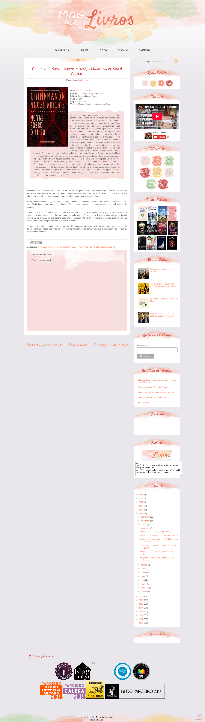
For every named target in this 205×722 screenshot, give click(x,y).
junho (143, 572)
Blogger (101, 720)
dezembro (145, 517)
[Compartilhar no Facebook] (40, 242)
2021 (141, 513)
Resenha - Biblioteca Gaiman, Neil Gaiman (159, 535)
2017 (141, 608)
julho (143, 569)
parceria (103, 247)
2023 (141, 506)
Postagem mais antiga (111, 345)
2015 (141, 615)
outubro (144, 524)
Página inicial (62, 50)
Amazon (82, 101)
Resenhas (123, 50)
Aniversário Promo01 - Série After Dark (155, 397)
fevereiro (145, 588)
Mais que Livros (85, 717)
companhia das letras (72, 247)
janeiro (144, 591)
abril (143, 580)
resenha (111, 247)
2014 (141, 619)
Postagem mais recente (45, 345)
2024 (141, 502)
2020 (141, 596)
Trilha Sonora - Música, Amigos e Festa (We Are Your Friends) (164, 285)
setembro (145, 528)
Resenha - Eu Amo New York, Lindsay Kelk (157, 392)
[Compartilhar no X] (37, 242)
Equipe (84, 50)
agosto (144, 565)
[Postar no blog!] (34, 242)
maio (143, 576)
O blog (103, 50)
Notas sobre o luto (84, 90)
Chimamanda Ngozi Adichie (50, 247)
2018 (141, 604)
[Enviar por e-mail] (31, 242)
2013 (141, 623)
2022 (141, 510)
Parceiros (144, 50)
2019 (141, 600)
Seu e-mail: (143, 345)
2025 (141, 498)
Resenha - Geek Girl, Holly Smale (152, 387)
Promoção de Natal (146, 402)
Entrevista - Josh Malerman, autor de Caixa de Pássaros (162, 314)
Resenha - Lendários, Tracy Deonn (155, 531)
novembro (145, 521)
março (143, 584)
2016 (141, 611)
